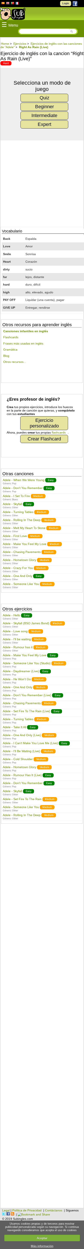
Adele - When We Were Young (23, 480)
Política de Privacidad (27, 1210)
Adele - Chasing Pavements (22, 552)
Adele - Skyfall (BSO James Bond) (26, 623)
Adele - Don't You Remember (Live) (27, 695)
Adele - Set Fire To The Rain (22, 799)
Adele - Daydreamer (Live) (21, 671)
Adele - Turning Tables (18, 512)
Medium (38, 496)
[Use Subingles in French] (17, 4)
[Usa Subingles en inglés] (7, 3)
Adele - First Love (15, 536)
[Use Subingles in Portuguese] (12, 3)
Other (15, 507)
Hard (6, 63)
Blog (6, 356)
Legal (6, 1210)
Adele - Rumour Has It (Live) (22, 775)
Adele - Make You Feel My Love (24, 544)
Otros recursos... (14, 362)
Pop (14, 483)
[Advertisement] (42, 1018)
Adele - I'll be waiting (17, 639)
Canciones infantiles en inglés (25, 331)
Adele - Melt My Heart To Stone (24, 528)
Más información (42, 1246)
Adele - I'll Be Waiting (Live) (21, 751)
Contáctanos (53, 1210)
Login (65, 3)
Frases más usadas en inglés (23, 343)
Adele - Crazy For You (18, 568)
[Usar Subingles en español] (3, 4)
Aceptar (42, 1238)
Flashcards (10, 337)
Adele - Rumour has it (18, 647)
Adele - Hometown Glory (19, 560)
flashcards (59, 432)
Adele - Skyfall (12, 504)
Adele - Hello (11, 615)
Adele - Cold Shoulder (18, 759)
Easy (51, 480)
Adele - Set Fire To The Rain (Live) (26, 711)
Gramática (10, 349)
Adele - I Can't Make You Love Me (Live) (30, 743)
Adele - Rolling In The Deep (21, 520)
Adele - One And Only (17, 576)
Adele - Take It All (14, 727)
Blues (15, 499)
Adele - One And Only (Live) (22, 735)
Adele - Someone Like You (21, 584)
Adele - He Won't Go (17, 679)
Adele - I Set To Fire (16, 496)
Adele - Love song (15, 631)
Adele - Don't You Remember (23, 488)
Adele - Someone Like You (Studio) (27, 663)
